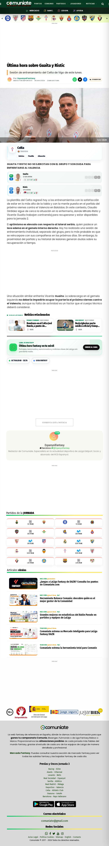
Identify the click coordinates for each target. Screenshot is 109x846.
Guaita (25, 174)
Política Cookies (47, 837)
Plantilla (31, 156)
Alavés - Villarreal (54, 772)
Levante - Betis (54, 775)
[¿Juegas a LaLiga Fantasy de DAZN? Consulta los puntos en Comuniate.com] (23, 583)
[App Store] (65, 804)
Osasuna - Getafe (54, 793)
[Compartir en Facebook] (85, 79)
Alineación (41, 156)
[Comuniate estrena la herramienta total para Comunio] (23, 649)
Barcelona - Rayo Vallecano (54, 796)
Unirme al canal (91, 347)
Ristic (25, 187)
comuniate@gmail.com (54, 820)
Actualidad (19, 360)
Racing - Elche (54, 769)
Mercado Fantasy (20, 753)
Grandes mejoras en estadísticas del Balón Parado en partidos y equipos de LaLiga (68, 616)
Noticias (21, 156)
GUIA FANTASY (41, 360)
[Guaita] (18, 177)
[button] (95, 79)
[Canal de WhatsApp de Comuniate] (47, 833)
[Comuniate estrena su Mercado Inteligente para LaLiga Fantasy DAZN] (23, 633)
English (68, 837)
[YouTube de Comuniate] (58, 833)
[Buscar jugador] (102, 3)
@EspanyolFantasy (61, 448)
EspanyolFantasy (26, 78)
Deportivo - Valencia (54, 787)
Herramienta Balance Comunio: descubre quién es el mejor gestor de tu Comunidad (67, 600)
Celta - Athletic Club (54, 790)
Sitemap (59, 837)
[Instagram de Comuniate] (62, 833)
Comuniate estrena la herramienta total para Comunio (68, 647)
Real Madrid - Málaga (54, 784)
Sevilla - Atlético (54, 781)
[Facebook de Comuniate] (50, 833)
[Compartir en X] (80, 79)
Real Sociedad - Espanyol (54, 778)
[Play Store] (44, 804)
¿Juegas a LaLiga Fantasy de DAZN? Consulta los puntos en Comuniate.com (69, 583)
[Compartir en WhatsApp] (75, 79)
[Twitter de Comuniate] (54, 833)
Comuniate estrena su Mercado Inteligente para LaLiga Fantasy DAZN (68, 633)
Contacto (77, 837)
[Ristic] (18, 190)
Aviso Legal (33, 837)
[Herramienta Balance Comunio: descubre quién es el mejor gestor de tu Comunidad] (23, 600)
